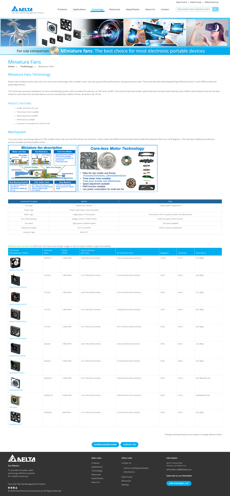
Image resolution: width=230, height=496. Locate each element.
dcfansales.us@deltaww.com (178, 469)
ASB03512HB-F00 (16, 270)
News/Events (132, 9)
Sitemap (125, 484)
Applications (79, 9)
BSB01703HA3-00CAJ (17, 321)
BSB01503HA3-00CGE (18, 287)
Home (11, 66)
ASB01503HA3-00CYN (18, 304)
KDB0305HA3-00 (16, 390)
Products (62, 9)
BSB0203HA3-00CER (17, 356)
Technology (97, 9)
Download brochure (105, 444)
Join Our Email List (179, 483)
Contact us (129, 444)
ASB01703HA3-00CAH (18, 339)
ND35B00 (13, 407)
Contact (165, 9)
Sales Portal (181, 2)
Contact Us (126, 463)
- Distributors (129, 472)
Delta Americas (211, 2)
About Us (150, 9)
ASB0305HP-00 (15, 424)
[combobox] (197, 9)
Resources (114, 9)
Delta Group (195, 2)
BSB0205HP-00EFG (17, 373)
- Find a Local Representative (135, 468)
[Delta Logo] (22, 8)
